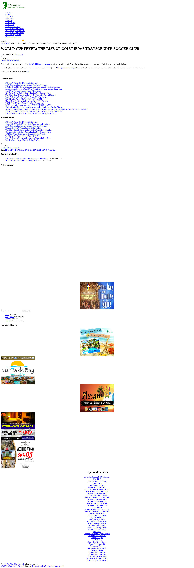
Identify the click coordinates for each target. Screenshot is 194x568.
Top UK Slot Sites (97, 518)
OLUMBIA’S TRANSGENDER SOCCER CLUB (28, 150)
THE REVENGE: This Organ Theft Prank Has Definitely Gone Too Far (31, 113)
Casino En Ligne (97, 538)
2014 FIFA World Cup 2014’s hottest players (21, 83)
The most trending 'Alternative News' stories (47, 566)
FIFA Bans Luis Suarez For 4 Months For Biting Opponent (26, 85)
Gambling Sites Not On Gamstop (97, 509)
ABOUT (8, 13)
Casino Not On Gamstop (97, 487)
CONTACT (9, 25)
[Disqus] (97, 196)
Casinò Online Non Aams (97, 556)
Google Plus (9, 317)
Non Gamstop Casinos (13, 35)
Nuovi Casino (97, 483)
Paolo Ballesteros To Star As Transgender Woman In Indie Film (27, 138)
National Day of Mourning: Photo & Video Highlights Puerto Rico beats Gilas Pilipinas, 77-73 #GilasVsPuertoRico (46, 109)
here (27, 72)
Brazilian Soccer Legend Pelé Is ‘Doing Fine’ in (22, 140)
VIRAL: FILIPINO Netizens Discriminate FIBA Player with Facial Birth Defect (33, 111)
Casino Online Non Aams (97, 536)
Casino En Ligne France (97, 524)
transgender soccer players (66, 68)
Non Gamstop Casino (13, 37)
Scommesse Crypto (97, 546)
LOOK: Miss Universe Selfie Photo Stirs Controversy (24, 103)
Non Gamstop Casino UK (97, 501)
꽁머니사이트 (97, 540)
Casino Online (97, 507)
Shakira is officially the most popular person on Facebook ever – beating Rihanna (34, 107)
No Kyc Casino (97, 550)
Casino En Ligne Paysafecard (97, 560)
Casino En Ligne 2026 (97, 544)
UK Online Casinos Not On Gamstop (97, 477)
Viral (7, 43)
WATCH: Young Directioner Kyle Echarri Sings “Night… (26, 134)
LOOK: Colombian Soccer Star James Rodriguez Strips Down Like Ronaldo (32, 87)
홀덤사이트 (97, 479)
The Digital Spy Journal (15, 564)
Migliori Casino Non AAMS (97, 558)
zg (2, 54)
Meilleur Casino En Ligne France (97, 497)
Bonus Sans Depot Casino (97, 542)
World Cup (52, 150)
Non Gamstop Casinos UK (15, 31)
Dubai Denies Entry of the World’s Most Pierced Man (24, 99)
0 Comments (18, 54)
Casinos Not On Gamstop (14, 29)
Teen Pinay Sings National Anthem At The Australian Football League (30, 95)
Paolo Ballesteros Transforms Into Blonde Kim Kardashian (26, 97)
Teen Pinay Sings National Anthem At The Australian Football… (28, 130)
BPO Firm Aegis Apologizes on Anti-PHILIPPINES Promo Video (29, 105)
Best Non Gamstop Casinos (97, 503)
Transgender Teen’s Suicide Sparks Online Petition (23, 128)
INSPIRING (9, 19)
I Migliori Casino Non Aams (97, 505)
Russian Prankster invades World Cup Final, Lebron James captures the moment (33, 89)
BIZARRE (9, 17)
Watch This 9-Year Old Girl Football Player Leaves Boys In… (27, 124)
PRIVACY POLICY (12, 27)
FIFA (7, 150)
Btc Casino (97, 532)
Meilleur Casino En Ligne (97, 526)
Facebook (8, 321)
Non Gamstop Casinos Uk (97, 493)
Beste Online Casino (97, 513)
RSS (7, 315)
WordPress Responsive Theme (12, 566)
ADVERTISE (10, 23)
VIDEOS (8, 21)
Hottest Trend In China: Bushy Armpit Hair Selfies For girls (26, 101)
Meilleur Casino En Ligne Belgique (97, 534)
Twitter (7, 319)
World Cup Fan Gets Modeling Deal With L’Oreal (23, 91)
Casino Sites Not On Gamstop (97, 491)
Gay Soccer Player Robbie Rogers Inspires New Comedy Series (28, 93)
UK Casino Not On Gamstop (97, 495)
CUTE (7, 15)
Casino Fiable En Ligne (97, 552)
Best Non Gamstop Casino (97, 528)
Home (3, 43)
